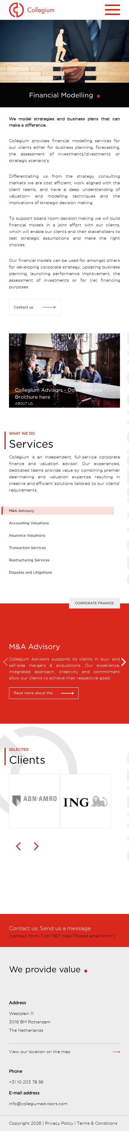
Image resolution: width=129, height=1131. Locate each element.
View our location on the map (39, 1051)
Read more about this (33, 693)
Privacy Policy (59, 1123)
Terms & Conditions (97, 1123)
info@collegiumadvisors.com (38, 1103)
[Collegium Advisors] (56, 10)
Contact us (23, 307)
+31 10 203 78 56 (26, 1082)
